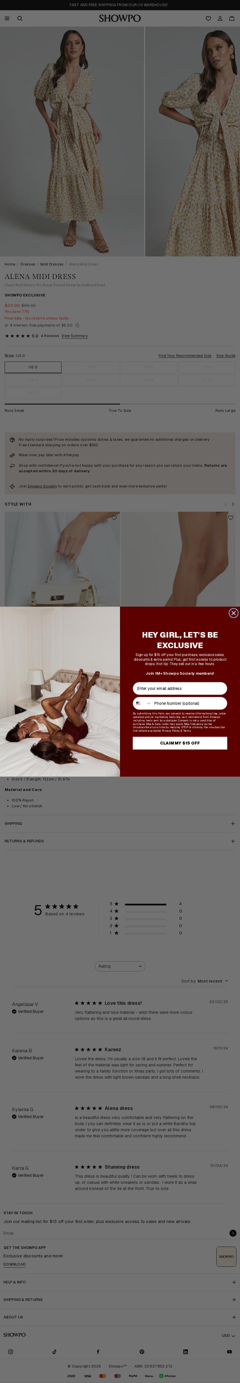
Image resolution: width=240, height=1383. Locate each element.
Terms (187, 730)
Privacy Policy (171, 730)
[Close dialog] (233, 613)
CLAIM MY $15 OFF (180, 742)
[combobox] (142, 703)
